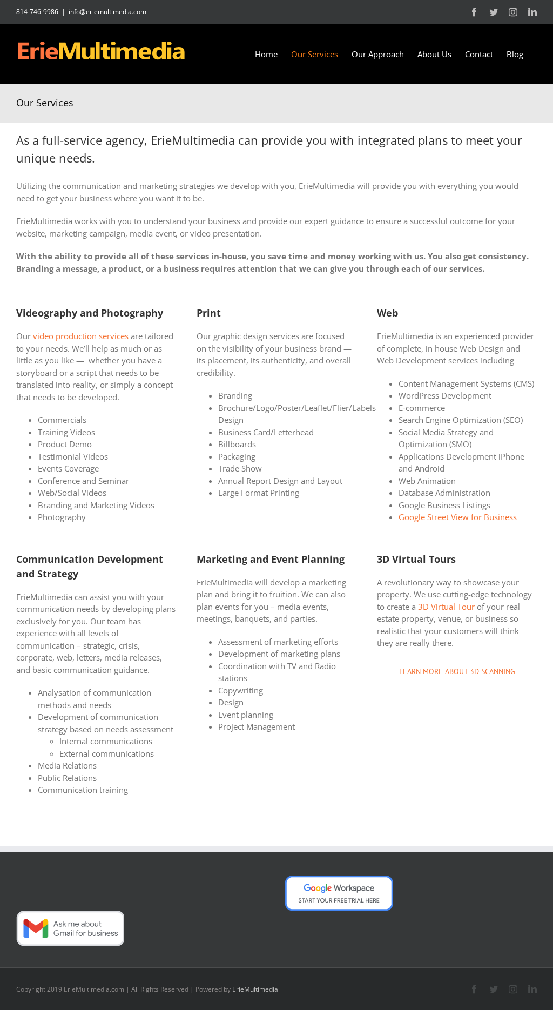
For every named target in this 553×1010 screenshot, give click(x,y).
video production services (81, 336)
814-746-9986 (37, 11)
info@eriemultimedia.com (107, 11)
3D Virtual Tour (446, 606)
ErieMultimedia (255, 989)
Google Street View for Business (458, 516)
